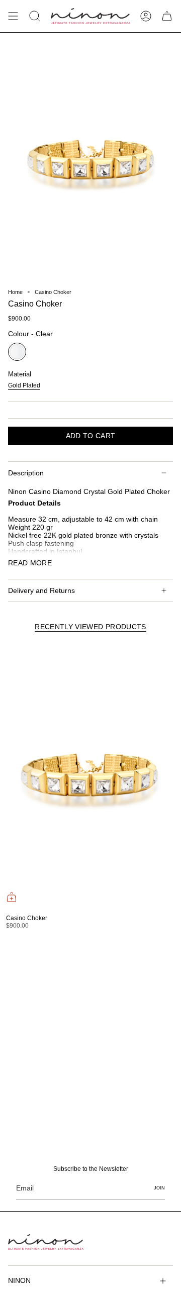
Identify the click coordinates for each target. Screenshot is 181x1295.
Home (15, 292)
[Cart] (166, 16)
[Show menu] (13, 16)
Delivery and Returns (41, 590)
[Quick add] (12, 897)
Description (26, 473)
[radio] (17, 352)
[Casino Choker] (89, 775)
